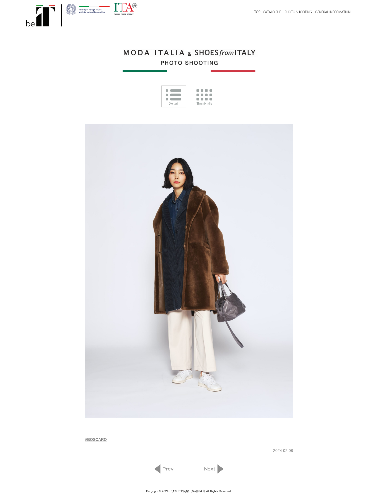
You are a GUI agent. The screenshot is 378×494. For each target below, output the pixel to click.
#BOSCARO (96, 439)
